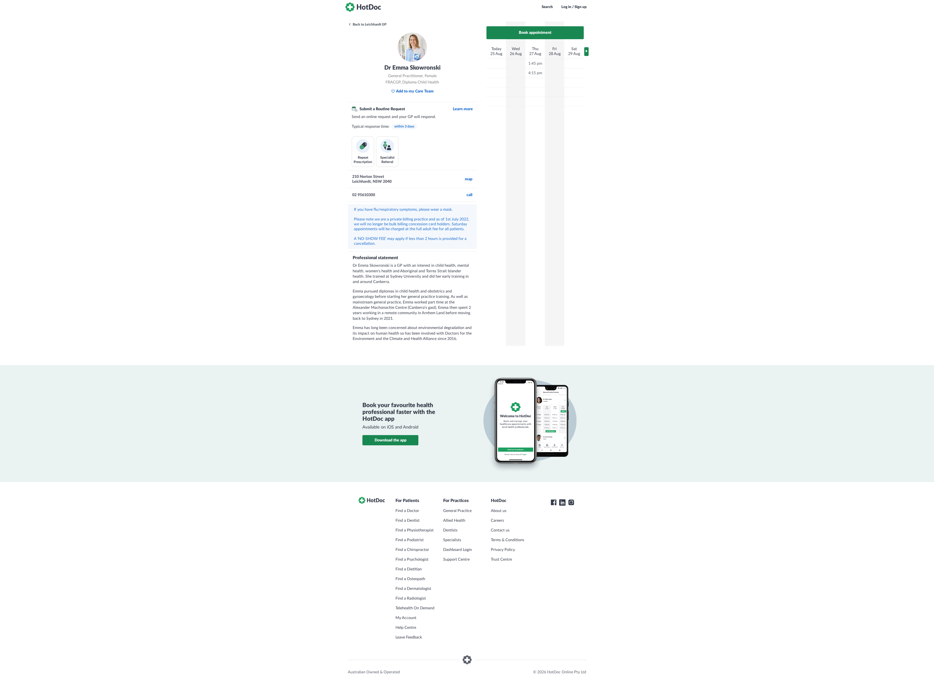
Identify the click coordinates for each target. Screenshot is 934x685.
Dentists (450, 530)
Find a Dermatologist (413, 589)
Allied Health (454, 520)
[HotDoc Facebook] (553, 502)
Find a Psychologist (412, 559)
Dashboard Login (457, 550)
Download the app (390, 440)
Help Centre (405, 628)
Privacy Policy (503, 550)
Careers (497, 520)
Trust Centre (501, 559)
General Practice (457, 511)
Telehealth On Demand (414, 608)
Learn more (463, 109)
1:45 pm (535, 63)
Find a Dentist (407, 520)
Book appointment (535, 33)
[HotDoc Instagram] (571, 502)
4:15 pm (535, 73)
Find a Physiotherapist (414, 530)
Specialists (452, 540)
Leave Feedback (408, 637)
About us (498, 511)
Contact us (500, 530)
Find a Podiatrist (409, 540)
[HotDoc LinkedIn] (562, 502)
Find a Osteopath (410, 579)
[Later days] (586, 51)
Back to (369, 24)
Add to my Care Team (415, 91)
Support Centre (456, 559)
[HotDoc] (363, 7)
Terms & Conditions (507, 540)
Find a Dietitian (408, 569)
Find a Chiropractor (412, 550)
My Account (405, 618)
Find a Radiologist (410, 598)
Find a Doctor (407, 511)
